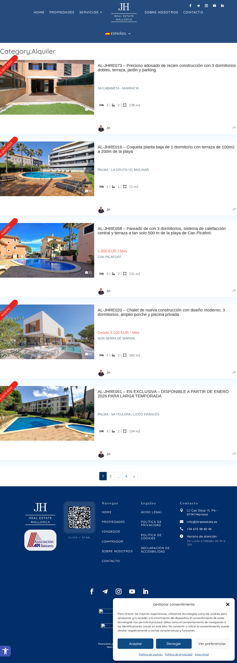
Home (39, 12)
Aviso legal (202, 654)
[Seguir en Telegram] (198, 6)
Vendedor (111, 531)
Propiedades (62, 12)
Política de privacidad (178, 654)
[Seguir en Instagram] (206, 6)
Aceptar (135, 643)
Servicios (88, 12)
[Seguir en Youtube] (214, 6)
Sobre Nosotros (161, 12)
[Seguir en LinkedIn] (222, 6)
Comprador (113, 541)
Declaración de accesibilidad (155, 549)
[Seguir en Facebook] (190, 6)
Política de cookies (151, 654)
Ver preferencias (212, 643)
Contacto (193, 12)
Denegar (174, 643)
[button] (227, 604)
